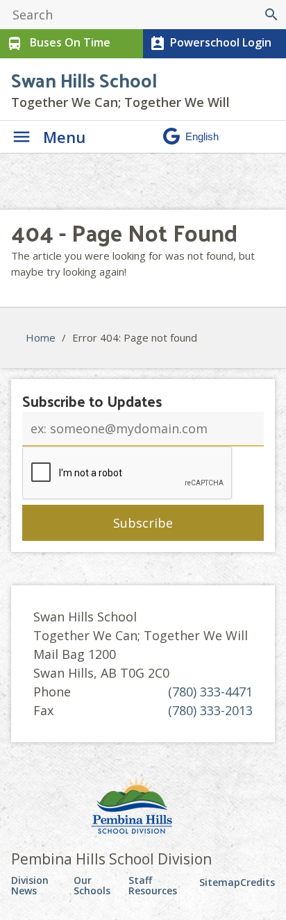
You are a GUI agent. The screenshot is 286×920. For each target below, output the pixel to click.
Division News (30, 885)
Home (41, 337)
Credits (257, 882)
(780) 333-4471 (210, 691)
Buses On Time (58, 43)
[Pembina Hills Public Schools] (143, 807)
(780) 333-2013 (210, 710)
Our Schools (92, 885)
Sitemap (219, 882)
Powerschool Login (210, 43)
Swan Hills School (84, 79)
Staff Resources (152, 885)
